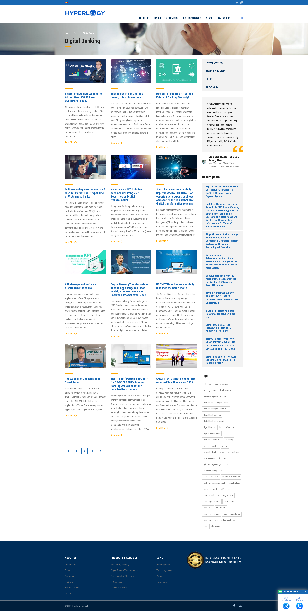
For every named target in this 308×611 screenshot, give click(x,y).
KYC (222, 470)
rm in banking (234, 483)
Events (68, 570)
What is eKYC (216, 526)
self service (225, 489)
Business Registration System (215, 396)
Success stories (191, 18)
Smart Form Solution (232, 514)
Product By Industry (120, 564)
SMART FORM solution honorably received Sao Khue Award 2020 (175, 380)
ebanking (229, 439)
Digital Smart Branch (212, 433)
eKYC (222, 452)
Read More (70, 142)
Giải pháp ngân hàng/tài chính (216, 464)
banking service (221, 384)
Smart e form (229, 501)
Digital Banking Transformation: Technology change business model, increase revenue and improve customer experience (129, 290)
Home (67, 33)
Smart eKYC (208, 507)
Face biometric (209, 458)
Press (209, 79)
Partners (69, 582)
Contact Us (223, 18)
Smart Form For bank (212, 514)
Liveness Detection (211, 477)
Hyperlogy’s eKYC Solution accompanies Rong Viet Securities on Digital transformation (126, 195)
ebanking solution (211, 446)
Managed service (119, 587)
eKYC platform (233, 452)
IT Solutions (116, 582)
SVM (205, 526)
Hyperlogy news (215, 63)
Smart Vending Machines (225, 520)
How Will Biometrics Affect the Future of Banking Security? (174, 95)
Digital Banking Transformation (216, 409)
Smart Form (220, 507)
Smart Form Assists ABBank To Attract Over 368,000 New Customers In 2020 (83, 97)
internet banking (210, 470)
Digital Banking (223, 402)
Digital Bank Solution (212, 415)
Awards (68, 593)
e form (225, 446)
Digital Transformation (213, 439)
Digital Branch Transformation (124, 570)
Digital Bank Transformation (215, 421)
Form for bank (225, 458)
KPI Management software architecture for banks (80, 286)
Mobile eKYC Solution (231, 477)
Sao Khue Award (210, 489)
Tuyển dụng (212, 87)
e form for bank (210, 452)
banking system (210, 390)
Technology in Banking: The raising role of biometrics (127, 95)
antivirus (207, 384)
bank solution (226, 390)
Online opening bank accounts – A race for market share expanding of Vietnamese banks (85, 193)
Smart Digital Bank (225, 495)
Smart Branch (209, 495)
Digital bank (208, 402)
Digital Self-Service (226, 427)
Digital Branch (209, 427)
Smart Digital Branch (212, 501)
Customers (70, 576)
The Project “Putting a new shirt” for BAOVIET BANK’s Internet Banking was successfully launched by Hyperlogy (130, 384)
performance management (214, 483)
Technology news (215, 71)
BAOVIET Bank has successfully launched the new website (175, 286)
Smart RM (207, 520)
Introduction (70, 564)
